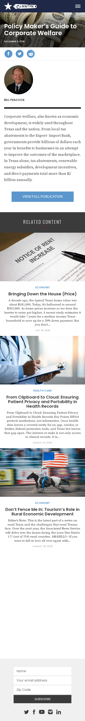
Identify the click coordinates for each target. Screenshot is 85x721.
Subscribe (42, 699)
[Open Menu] (78, 6)
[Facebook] (8, 53)
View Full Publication (42, 196)
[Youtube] (41, 712)
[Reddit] (30, 53)
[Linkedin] (58, 712)
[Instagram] (50, 712)
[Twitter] (19, 53)
